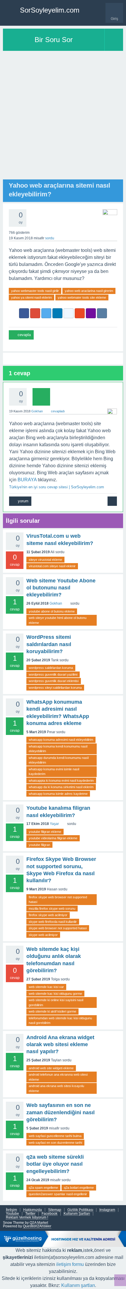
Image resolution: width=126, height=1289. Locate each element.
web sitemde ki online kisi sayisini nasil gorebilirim (56, 1002)
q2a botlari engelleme (79, 1187)
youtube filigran (39, 845)
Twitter (30, 1214)
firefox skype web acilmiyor (48, 915)
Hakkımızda (32, 1210)
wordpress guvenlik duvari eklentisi (54, 681)
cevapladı (58, 411)
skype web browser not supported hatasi (58, 928)
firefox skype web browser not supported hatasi (58, 899)
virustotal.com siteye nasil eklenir (52, 566)
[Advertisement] (63, 116)
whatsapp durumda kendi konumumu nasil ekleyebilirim (58, 760)
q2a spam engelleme (43, 1187)
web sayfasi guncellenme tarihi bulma (55, 1136)
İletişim (11, 1210)
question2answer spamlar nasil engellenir (58, 1194)
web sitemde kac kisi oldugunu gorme (55, 993)
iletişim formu (70, 1264)
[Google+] (35, 313)
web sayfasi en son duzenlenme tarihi (55, 1142)
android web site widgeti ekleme (51, 1068)
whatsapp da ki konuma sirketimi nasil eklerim (61, 787)
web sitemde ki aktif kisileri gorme (52, 1011)
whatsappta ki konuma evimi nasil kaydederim (61, 780)
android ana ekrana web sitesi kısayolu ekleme (56, 1088)
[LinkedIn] (57, 313)
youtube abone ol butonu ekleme (52, 611)
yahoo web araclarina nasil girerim (89, 291)
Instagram (107, 1210)
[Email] (91, 313)
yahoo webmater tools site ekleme (82, 297)
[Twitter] (46, 313)
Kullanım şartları (78, 1285)
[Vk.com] (102, 313)
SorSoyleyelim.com (49, 10)
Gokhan (56, 603)
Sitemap (54, 1210)
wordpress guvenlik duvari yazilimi (53, 674)
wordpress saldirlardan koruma (51, 667)
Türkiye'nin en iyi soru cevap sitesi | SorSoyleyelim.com (56, 487)
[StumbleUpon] (80, 313)
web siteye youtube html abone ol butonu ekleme (57, 620)
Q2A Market (39, 1223)
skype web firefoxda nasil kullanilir (53, 921)
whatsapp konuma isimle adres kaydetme (58, 793)
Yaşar (54, 824)
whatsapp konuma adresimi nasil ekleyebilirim (61, 739)
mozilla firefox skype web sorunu (52, 908)
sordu (49, 238)
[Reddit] (69, 313)
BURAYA (27, 479)
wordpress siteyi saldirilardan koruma (55, 687)
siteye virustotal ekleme (45, 559)
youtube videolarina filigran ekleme (53, 838)
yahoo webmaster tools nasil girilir (35, 291)
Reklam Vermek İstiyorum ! (27, 1217)
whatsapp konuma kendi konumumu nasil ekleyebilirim (58, 749)
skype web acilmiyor (43, 935)
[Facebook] (24, 313)
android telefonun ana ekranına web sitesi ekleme (58, 1077)
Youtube (12, 1214)
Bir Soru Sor (54, 40)
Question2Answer (37, 1226)
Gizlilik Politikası (80, 1210)
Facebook (49, 1214)
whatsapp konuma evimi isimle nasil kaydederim (54, 771)
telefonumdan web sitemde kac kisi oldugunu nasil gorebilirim (60, 1020)
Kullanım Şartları (77, 1214)
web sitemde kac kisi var (46, 987)
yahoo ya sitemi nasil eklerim (31, 297)
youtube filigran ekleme (45, 831)
